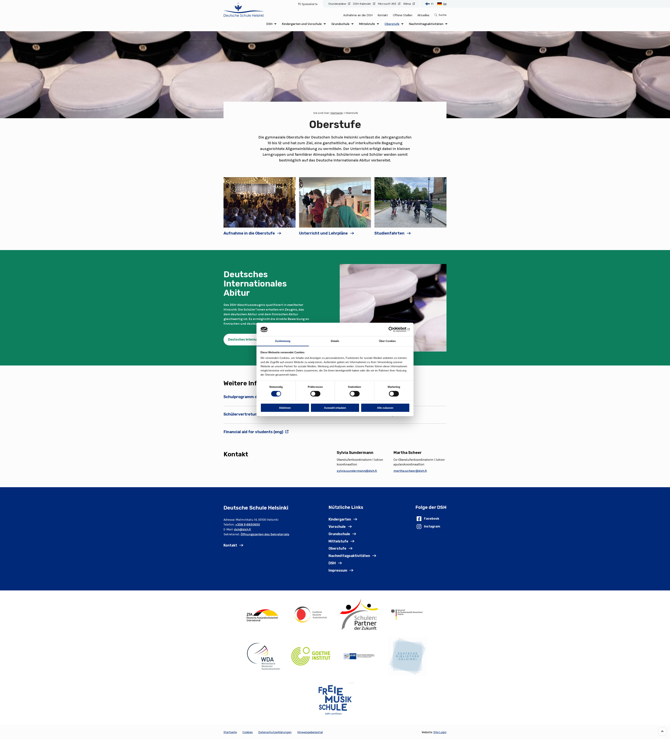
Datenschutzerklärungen (275, 732)
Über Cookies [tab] (387, 341)
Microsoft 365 (387, 4)
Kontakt (383, 15)
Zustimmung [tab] (283, 341)
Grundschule (340, 24)
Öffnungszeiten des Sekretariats (265, 534)
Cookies (248, 732)
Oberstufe (392, 24)
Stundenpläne (337, 4)
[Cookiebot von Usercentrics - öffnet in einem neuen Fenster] (394, 329)
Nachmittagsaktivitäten (426, 24)
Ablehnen (285, 407)
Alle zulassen (385, 407)
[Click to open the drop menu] (275, 24)
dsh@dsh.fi (242, 529)
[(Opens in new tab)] (262, 614)
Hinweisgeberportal (310, 732)
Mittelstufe (367, 24)
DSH (269, 24)
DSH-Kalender (362, 4)
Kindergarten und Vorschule (302, 24)
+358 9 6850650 (247, 524)
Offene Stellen (402, 15)
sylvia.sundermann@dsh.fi (357, 471)
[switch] (315, 394)
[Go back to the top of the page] (662, 731)
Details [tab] (335, 341)
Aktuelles (423, 15)
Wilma (407, 4)
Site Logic (439, 732)
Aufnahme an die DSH (358, 15)
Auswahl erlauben (335, 407)
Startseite (336, 113)
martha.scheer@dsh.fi (410, 471)
